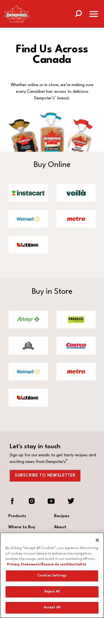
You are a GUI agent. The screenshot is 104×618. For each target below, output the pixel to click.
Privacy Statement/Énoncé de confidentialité (46, 564)
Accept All (52, 607)
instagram (32, 501)
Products (17, 516)
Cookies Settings (52, 575)
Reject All (52, 591)
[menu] (94, 15)
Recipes (61, 516)
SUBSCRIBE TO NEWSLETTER (45, 475)
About (60, 527)
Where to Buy (21, 527)
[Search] (78, 13)
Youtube (51, 501)
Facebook (12, 501)
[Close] (97, 540)
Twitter (71, 501)
